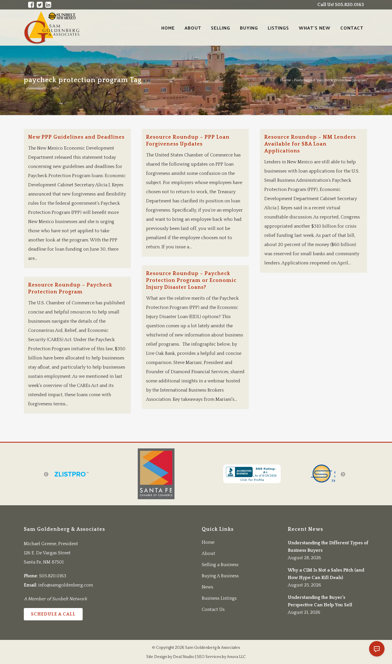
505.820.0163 (52, 575)
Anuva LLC (236, 657)
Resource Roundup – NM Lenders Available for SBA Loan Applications (310, 144)
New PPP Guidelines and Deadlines (76, 137)
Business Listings (219, 598)
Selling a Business (220, 564)
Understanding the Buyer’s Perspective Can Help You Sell (320, 601)
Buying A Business (220, 575)
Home (285, 80)
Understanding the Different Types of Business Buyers (328, 546)
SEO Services (209, 657)
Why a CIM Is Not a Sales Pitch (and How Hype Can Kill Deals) (326, 574)
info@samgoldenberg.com (65, 585)
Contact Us (213, 609)
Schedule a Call (53, 614)
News (207, 587)
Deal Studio (183, 657)
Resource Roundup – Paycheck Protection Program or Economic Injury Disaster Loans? (191, 280)
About (208, 553)
